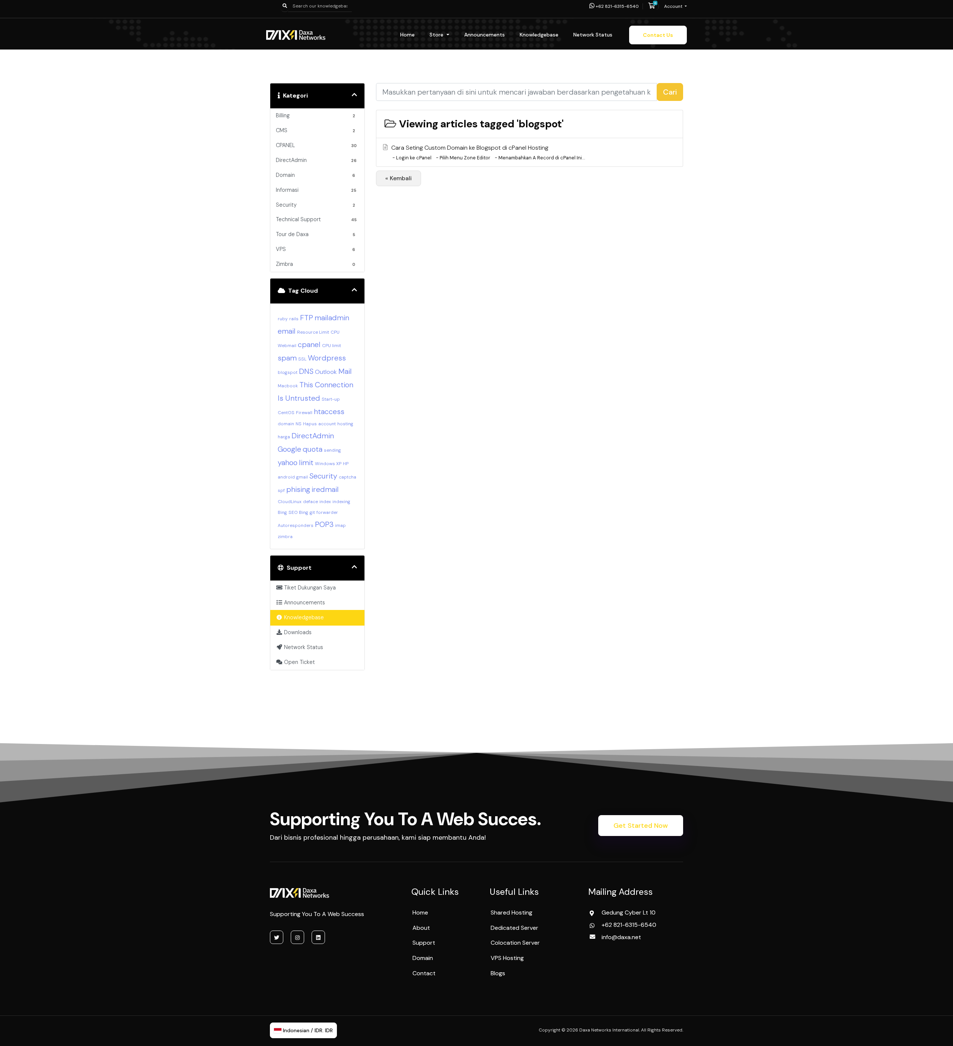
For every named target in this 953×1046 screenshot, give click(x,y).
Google (289, 449)
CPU (335, 332)
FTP (306, 317)
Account (673, 6)
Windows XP (328, 464)
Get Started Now (640, 825)
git (312, 512)
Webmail (287, 346)
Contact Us (658, 35)
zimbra (285, 537)
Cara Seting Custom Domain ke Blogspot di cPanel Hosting (488, 152)
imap (340, 525)
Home (407, 34)
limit (306, 462)
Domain (422, 958)
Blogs (498, 973)
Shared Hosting (511, 912)
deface (310, 502)
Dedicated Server (514, 928)
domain (286, 424)
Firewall (304, 413)
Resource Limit (313, 332)
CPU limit (331, 346)
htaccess (329, 411)
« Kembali (398, 178)
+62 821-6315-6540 (617, 6)
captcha (347, 477)
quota (312, 449)
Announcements (484, 34)
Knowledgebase (539, 34)
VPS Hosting (507, 958)
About (421, 928)
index (325, 502)
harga (284, 437)
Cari (670, 92)
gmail (302, 477)
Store (437, 34)
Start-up (331, 399)
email (287, 331)
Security (323, 476)
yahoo (287, 462)
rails (294, 319)
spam (287, 358)
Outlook (326, 372)
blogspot (287, 372)
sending (332, 450)
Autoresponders (295, 525)
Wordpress (327, 358)
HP (345, 464)
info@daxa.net (621, 937)
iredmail (325, 489)
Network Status (592, 34)
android (286, 477)
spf (281, 490)
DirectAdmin (312, 436)
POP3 (324, 524)
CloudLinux (290, 502)
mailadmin (332, 317)
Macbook (288, 386)
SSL (302, 359)
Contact (424, 973)
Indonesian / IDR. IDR (307, 1030)
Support (423, 943)
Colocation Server (515, 943)
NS (299, 424)
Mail (345, 371)
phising (298, 489)
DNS (306, 371)
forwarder (327, 512)
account (327, 424)
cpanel (309, 344)
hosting (345, 424)
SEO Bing (298, 512)
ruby (283, 319)
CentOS (286, 413)
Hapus (310, 424)
